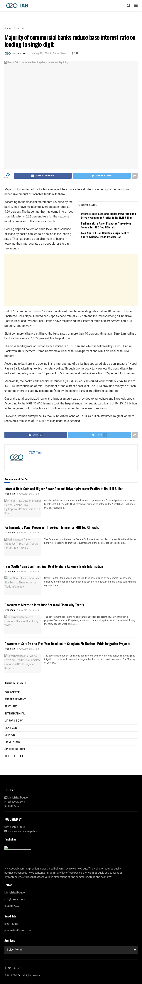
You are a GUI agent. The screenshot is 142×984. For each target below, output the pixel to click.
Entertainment (15, 699)
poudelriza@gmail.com (17, 931)
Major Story (13, 721)
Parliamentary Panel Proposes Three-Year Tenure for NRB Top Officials (106, 225)
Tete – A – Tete (14, 756)
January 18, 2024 (40, 53)
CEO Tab (21, 53)
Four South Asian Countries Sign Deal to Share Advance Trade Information (105, 235)
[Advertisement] (71, 280)
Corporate (12, 692)
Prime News (19, 28)
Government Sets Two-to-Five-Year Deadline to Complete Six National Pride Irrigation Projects (67, 643)
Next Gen (10, 728)
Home (7, 28)
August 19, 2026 (26, 649)
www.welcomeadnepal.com (23, 831)
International (14, 714)
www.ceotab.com (14, 869)
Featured (10, 707)
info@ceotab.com (14, 802)
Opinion (9, 735)
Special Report (15, 749)
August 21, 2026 (26, 494)
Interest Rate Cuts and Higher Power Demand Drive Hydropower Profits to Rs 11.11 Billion (108, 216)
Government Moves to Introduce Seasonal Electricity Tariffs (44, 604)
